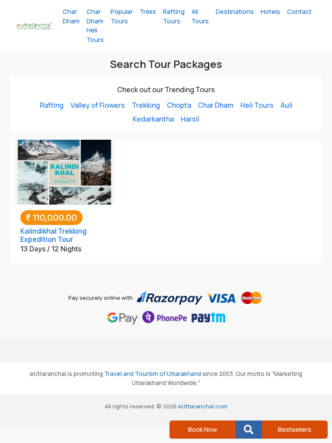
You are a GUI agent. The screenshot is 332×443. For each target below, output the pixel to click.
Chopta (179, 105)
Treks (148, 11)
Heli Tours (257, 105)
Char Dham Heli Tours (95, 25)
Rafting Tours (174, 16)
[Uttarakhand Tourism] (34, 25)
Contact (299, 11)
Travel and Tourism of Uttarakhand (152, 374)
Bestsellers (294, 429)
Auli (287, 105)
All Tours (200, 16)
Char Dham (71, 16)
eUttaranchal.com (202, 406)
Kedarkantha (153, 119)
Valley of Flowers (97, 105)
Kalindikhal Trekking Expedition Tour (53, 235)
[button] (249, 430)
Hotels (270, 11)
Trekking (146, 105)
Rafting (52, 105)
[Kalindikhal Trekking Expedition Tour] (64, 171)
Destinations (235, 11)
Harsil (190, 119)
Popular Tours (122, 16)
